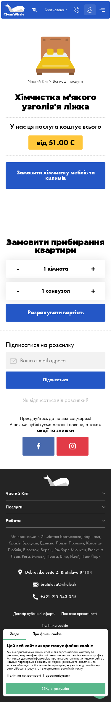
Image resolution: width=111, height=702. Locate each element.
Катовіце (94, 543)
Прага (52, 556)
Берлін (46, 549)
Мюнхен (78, 549)
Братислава (70, 536)
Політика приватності (24, 675)
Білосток (30, 549)
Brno (64, 556)
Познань (76, 543)
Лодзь (61, 543)
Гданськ (47, 543)
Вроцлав (30, 543)
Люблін (14, 549)
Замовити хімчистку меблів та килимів (56, 175)
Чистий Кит (38, 81)
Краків (14, 543)
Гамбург (61, 549)
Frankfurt (95, 549)
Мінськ (38, 556)
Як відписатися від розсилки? (55, 400)
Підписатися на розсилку (40, 345)
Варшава (91, 536)
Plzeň (74, 556)
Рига (26, 556)
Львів (15, 556)
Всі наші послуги (68, 81)
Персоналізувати (56, 675)
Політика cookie (55, 625)
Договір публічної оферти (34, 613)
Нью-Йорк (90, 556)
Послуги (14, 507)
